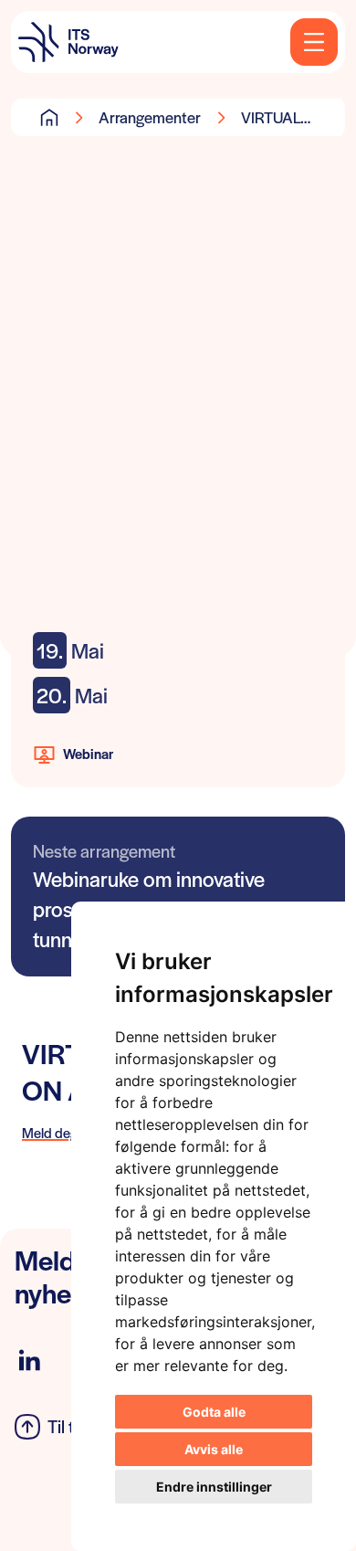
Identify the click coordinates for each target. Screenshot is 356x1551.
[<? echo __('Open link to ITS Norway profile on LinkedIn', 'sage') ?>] (29, 1360)
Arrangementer (150, 117)
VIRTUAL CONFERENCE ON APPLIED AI (292, 117)
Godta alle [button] (214, 1411)
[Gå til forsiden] (49, 117)
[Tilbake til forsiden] (68, 42)
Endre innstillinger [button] (214, 1486)
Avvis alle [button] (213, 1449)
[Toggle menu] (314, 42)
